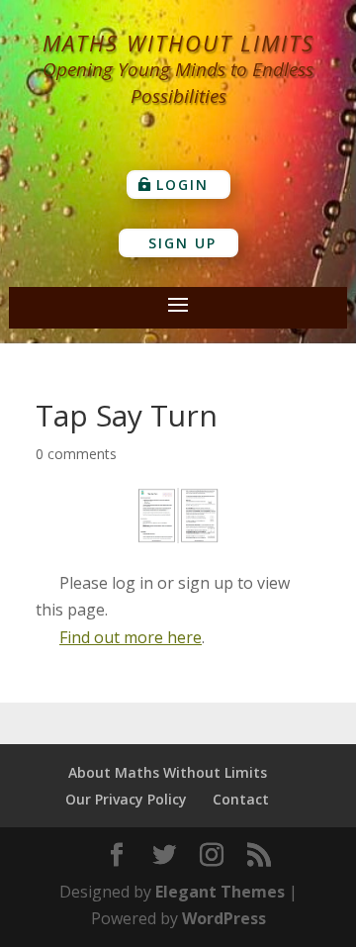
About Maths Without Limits (167, 772)
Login (182, 184)
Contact (241, 799)
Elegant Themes (220, 891)
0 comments (76, 453)
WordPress (224, 918)
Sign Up (182, 243)
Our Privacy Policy (126, 799)
